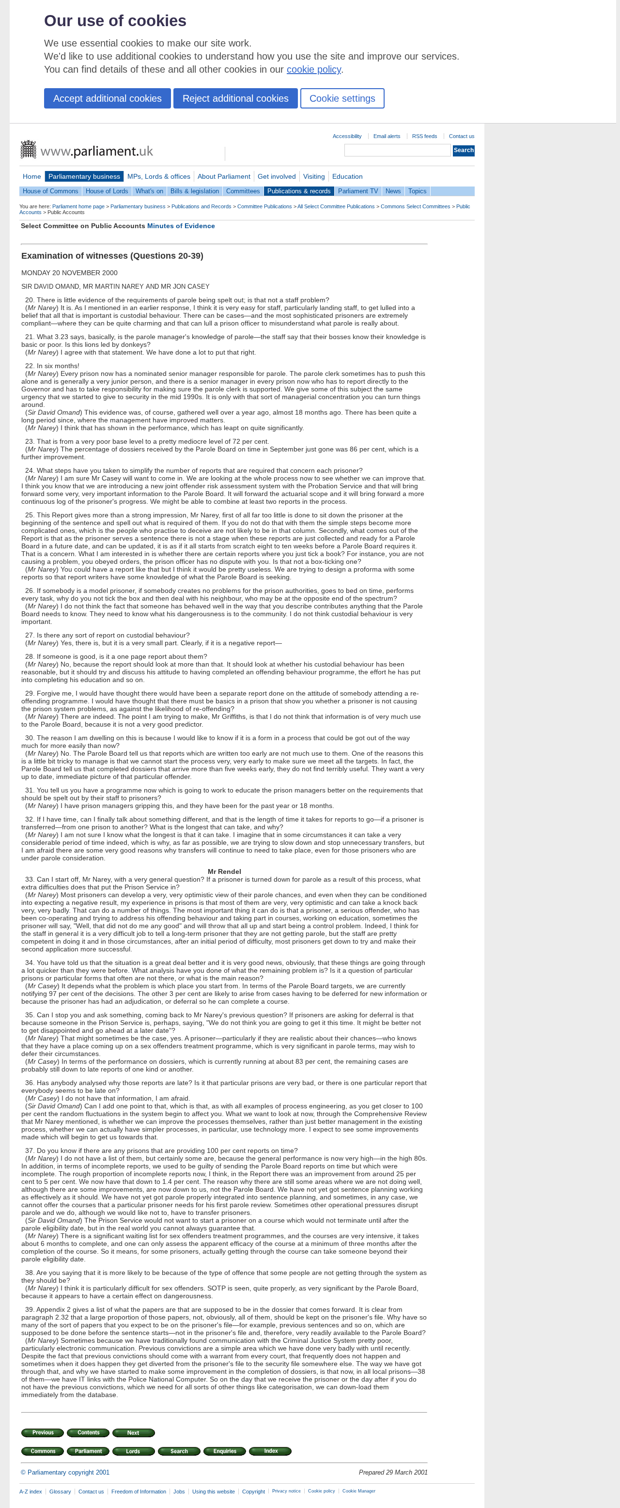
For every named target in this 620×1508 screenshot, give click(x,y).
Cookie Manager (358, 1491)
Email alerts (387, 136)
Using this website (213, 1491)
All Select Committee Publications (336, 206)
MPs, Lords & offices (158, 176)
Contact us (462, 136)
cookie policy (314, 69)
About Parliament (224, 176)
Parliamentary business (84, 176)
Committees (243, 191)
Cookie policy (321, 1491)
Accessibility (347, 136)
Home (32, 176)
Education (347, 176)
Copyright (253, 1491)
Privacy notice (286, 1491)
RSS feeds (424, 136)
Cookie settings (342, 98)
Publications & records (299, 191)
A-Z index (30, 1491)
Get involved (277, 176)
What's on (149, 191)
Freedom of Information (138, 1491)
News (393, 191)
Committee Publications (264, 206)
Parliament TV (358, 191)
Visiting (314, 176)
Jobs (179, 1491)
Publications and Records (201, 206)
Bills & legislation (194, 191)
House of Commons (50, 191)
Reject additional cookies (236, 98)
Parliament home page (78, 206)
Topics (417, 191)
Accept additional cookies (107, 98)
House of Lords (107, 191)
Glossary (60, 1491)
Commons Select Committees (415, 206)
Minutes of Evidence (181, 226)
